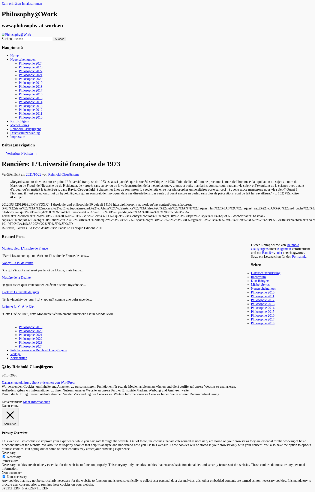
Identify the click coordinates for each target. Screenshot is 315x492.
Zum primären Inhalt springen (22, 3)
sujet (279, 252)
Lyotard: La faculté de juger (20, 292)
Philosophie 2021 (30, 75)
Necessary (14, 457)
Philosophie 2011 (30, 113)
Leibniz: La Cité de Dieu (18, 306)
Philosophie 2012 (30, 109)
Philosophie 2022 (30, 71)
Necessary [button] (9, 452)
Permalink (299, 256)
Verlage (15, 354)
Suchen (7, 39)
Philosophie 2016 (30, 94)
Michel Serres (19, 125)
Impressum (17, 136)
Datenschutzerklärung (25, 133)
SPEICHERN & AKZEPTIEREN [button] (25, 488)
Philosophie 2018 (30, 86)
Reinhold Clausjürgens (25, 129)
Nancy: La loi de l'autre (17, 263)
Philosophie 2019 (30, 82)
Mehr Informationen (36, 402)
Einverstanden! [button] (12, 402)
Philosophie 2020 (30, 79)
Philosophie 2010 (30, 117)
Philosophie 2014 (30, 102)
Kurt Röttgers (19, 121)
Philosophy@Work (29, 14)
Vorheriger (11, 153)
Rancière (268, 252)
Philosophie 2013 (30, 106)
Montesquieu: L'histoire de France (25, 248)
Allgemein (284, 249)
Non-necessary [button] (12, 472)
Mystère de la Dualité (16, 277)
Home (14, 55)
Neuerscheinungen (23, 59)
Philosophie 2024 (30, 63)
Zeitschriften (18, 358)
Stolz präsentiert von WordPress (53, 382)
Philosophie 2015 (30, 98)
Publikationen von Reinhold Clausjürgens (38, 350)
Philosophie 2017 (30, 90)
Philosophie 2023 (30, 67)
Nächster (29, 153)
